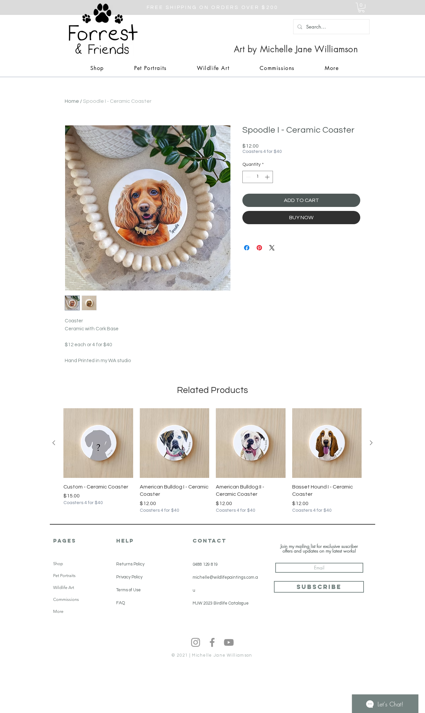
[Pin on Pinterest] (259, 248)
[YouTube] (229, 642)
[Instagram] (196, 642)
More (58, 611)
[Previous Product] (54, 443)
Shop (58, 563)
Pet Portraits (64, 575)
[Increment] (268, 177)
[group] (212, 461)
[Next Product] (371, 443)
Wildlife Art (63, 587)
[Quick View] (98, 443)
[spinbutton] (258, 177)
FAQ (120, 603)
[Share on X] (272, 248)
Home (72, 101)
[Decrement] (247, 177)
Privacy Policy (129, 577)
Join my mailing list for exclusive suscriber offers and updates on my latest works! (319, 548)
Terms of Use (128, 590)
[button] (361, 7)
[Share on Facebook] (247, 248)
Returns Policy (130, 564)
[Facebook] (212, 642)
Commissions (66, 599)
